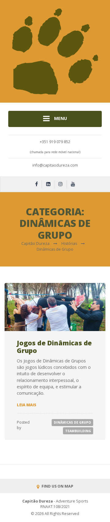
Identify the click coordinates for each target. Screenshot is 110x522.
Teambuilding (78, 431)
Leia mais (26, 404)
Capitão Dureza (37, 501)
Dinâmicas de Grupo (72, 422)
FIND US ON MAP (57, 486)
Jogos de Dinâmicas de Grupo (54, 346)
